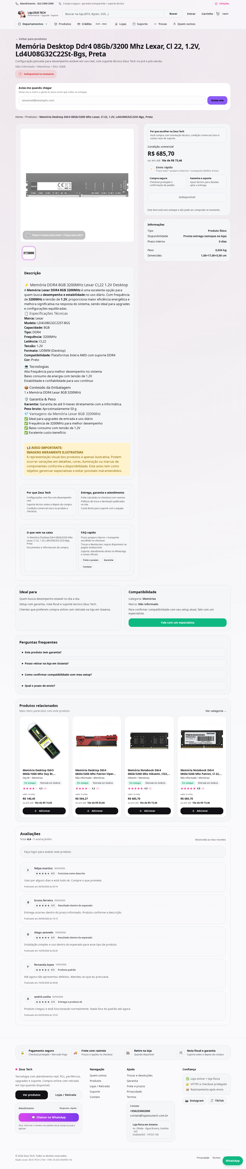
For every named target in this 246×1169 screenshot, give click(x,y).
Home (19, 117)
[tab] (28, 253)
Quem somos (98, 1075)
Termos (131, 1097)
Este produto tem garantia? (43, 652)
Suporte (95, 1091)
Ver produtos (31, 1095)
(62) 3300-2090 (45, 3)
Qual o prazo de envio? (40, 686)
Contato (87, 566)
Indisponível (187, 197)
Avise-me (217, 100)
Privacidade (134, 1091)
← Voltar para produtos (31, 39)
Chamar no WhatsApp (49, 1117)
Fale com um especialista (177, 622)
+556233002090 (140, 1111)
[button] (77, 185)
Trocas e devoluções (140, 1075)
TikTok (217, 1100)
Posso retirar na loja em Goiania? (47, 663)
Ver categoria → (216, 711)
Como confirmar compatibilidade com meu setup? (58, 674)
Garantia (108, 559)
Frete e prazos (90, 559)
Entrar (191, 14)
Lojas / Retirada (65, 1095)
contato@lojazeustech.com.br (149, 1115)
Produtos (31, 117)
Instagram (194, 1100)
